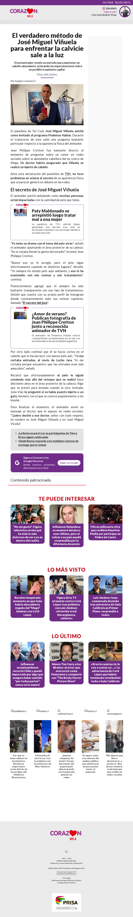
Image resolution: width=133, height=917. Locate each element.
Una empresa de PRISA (66, 900)
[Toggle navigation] (5, 22)
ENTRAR (108, 2)
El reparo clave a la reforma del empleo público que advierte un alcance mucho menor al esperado (90, 763)
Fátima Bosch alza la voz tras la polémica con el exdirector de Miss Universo (42, 761)
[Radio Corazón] (24, 12)
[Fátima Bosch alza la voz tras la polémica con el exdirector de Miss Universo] (42, 736)
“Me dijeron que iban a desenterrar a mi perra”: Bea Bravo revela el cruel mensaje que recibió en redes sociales (114, 765)
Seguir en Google (69, 462)
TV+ (68, 174)
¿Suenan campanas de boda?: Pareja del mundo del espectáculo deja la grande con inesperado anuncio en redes (66, 766)
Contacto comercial (66, 873)
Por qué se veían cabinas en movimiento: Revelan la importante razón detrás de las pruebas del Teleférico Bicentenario (18, 766)
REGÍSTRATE (122, 2)
